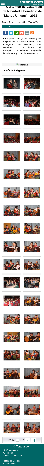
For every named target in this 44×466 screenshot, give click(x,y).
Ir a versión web (10, 463)
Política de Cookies (11, 461)
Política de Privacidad (13, 455)
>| (33, 440)
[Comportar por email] (21, 33)
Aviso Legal (8, 453)
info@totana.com (10, 450)
